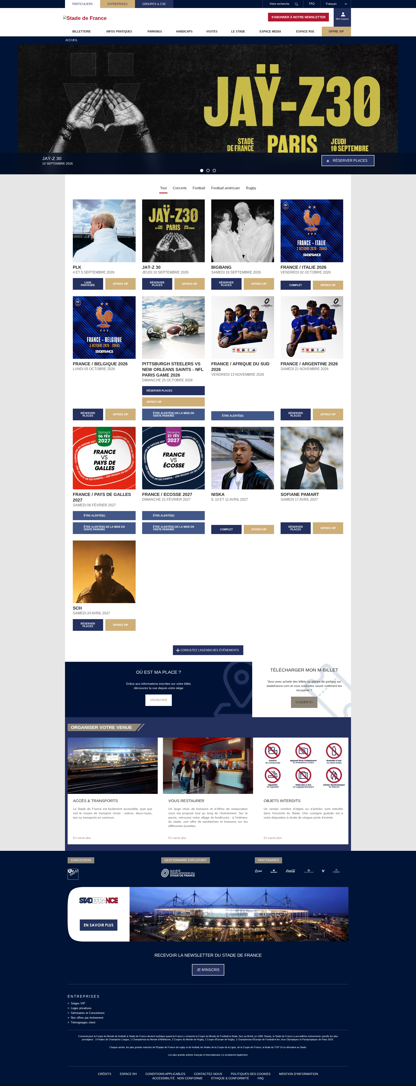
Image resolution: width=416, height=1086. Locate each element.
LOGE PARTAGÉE (88, 284)
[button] (202, 170)
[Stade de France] (92, 18)
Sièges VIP (78, 1003)
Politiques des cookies (250, 1074)
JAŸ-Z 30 (151, 267)
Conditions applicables (165, 1074)
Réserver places (350, 160)
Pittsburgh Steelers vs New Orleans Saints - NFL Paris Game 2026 (172, 369)
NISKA (217, 494)
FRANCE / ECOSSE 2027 (167, 494)
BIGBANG (221, 267)
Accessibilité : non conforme (177, 1078)
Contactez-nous (208, 1074)
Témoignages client (83, 1022)
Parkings (155, 31)
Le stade (238, 31)
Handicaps (184, 31)
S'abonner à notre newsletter (298, 17)
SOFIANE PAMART (300, 494)
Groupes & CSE (154, 4)
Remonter (404, 1074)
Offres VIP (328, 528)
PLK (77, 267)
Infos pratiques (119, 31)
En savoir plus (82, 838)
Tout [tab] (163, 188)
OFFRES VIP (120, 283)
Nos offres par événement (87, 1017)
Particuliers (82, 4)
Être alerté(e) (233, 415)
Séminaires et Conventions (88, 1013)
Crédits (104, 1074)
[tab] (179, 188)
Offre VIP (336, 31)
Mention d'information (298, 1074)
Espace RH (128, 1074)
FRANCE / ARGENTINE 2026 (309, 363)
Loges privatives (81, 1008)
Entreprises (117, 4)
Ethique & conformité (230, 1078)
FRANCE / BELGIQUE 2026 (100, 363)
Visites (212, 31)
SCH (77, 608)
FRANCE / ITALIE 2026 (303, 267)
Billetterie (81, 31)
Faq (261, 1078)
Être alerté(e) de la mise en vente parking (173, 414)
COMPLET (295, 285)
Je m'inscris (208, 970)
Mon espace (342, 19)
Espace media (270, 31)
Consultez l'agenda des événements (209, 650)
